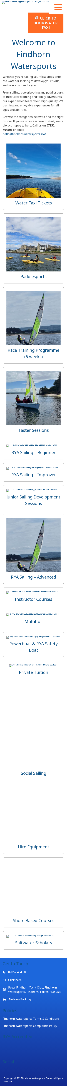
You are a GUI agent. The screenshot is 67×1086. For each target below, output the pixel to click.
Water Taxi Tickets (33, 203)
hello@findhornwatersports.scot (24, 134)
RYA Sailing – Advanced (33, 577)
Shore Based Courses (33, 920)
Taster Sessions (33, 430)
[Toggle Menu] (58, 7)
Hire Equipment (33, 847)
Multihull (33, 621)
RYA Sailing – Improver (33, 475)
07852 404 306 (17, 972)
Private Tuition (33, 672)
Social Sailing (33, 773)
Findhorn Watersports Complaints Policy (30, 1026)
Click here (15, 980)
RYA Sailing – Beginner (33, 452)
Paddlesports (33, 276)
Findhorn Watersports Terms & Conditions (31, 1019)
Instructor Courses (33, 599)
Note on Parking (20, 999)
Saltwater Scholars (33, 943)
